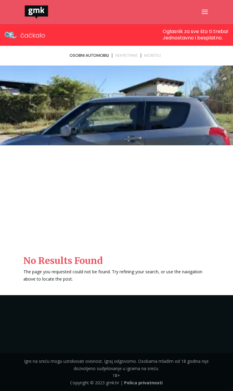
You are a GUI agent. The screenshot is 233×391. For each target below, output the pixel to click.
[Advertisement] (116, 192)
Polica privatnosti (143, 383)
